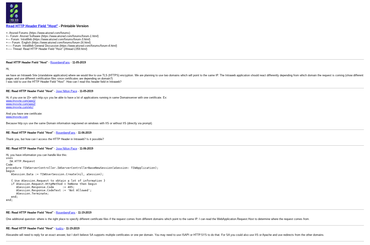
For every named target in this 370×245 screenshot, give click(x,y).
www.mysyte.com (17, 116)
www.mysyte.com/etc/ (19, 107)
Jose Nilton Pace (66, 91)
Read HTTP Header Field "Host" (32, 26)
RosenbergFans (60, 62)
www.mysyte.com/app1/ (21, 100)
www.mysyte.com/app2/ (21, 104)
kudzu (59, 228)
